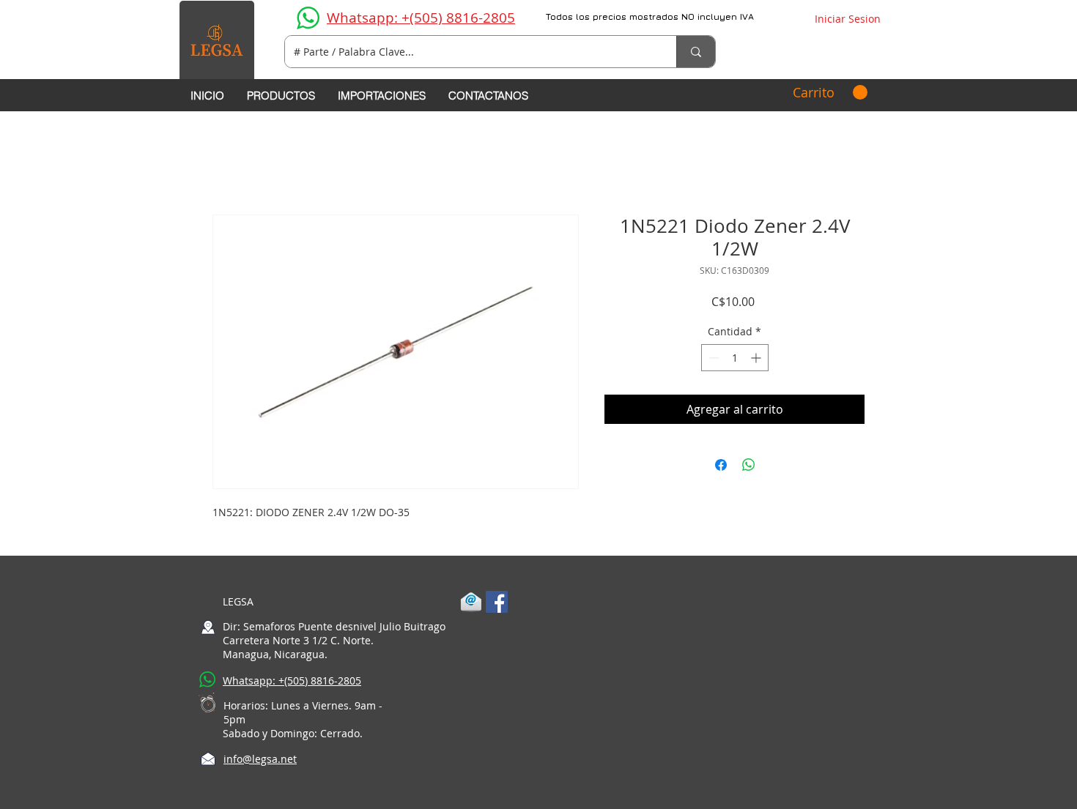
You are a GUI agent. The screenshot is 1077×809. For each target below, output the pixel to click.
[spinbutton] (735, 357)
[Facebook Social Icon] (497, 602)
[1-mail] (471, 602)
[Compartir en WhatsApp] (749, 465)
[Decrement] (712, 357)
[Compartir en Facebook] (721, 465)
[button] (830, 92)
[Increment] (757, 357)
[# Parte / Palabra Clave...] (695, 51)
